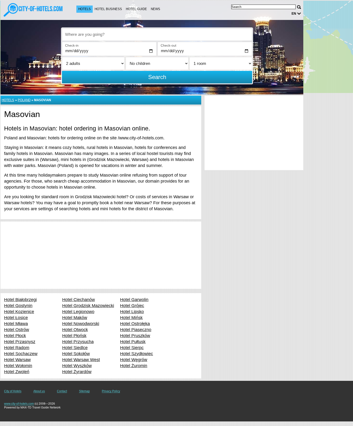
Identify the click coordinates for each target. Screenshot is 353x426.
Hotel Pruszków (135, 335)
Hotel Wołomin (18, 365)
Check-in (72, 45)
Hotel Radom (16, 347)
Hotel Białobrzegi (20, 299)
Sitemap (84, 391)
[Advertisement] (100, 255)
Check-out (168, 45)
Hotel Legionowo (78, 311)
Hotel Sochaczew (20, 353)
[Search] (299, 7)
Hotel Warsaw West (81, 359)
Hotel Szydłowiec (136, 353)
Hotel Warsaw (17, 359)
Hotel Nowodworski (80, 323)
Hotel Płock (15, 335)
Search (157, 77)
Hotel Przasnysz (19, 341)
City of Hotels (12, 391)
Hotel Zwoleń (16, 371)
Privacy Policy (111, 391)
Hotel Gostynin (18, 305)
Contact (62, 391)
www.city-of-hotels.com (19, 403)
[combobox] (157, 34)
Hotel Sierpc (132, 347)
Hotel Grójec (132, 305)
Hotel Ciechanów (78, 299)
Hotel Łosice (16, 317)
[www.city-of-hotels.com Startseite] (34, 10)
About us (39, 391)
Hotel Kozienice (19, 311)
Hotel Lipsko (132, 311)
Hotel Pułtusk (133, 341)
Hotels (84, 9)
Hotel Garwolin (134, 299)
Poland (24, 100)
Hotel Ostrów (16, 329)
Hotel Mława (16, 323)
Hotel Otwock (75, 329)
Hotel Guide (136, 9)
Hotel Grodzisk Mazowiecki (88, 305)
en (294, 13)
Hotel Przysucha (78, 341)
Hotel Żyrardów (76, 371)
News (155, 9)
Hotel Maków (74, 317)
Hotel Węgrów (133, 359)
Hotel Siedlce (75, 347)
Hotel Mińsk (131, 317)
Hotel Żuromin (133, 365)
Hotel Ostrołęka (135, 323)
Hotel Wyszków (77, 365)
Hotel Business (108, 9)
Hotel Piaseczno (135, 329)
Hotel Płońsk (74, 335)
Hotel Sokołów (76, 353)
